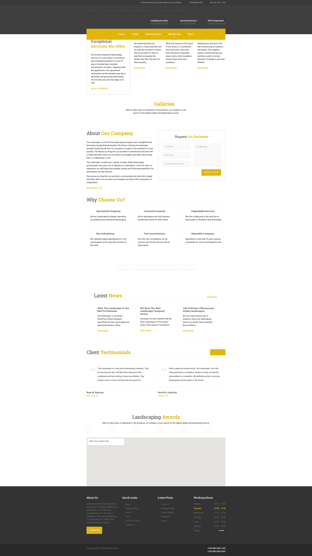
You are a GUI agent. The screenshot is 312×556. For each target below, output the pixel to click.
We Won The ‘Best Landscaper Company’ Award (152, 311)
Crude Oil (165, 504)
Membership (174, 34)
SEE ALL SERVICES (99, 88)
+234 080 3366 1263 (216, 548)
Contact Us (130, 525)
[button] (221, 352)
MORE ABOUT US (94, 188)
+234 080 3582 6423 (216, 551)
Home (122, 34)
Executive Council (132, 521)
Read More (103, 331)
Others (164, 521)
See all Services (146, 278)
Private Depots (167, 512)
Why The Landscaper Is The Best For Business (113, 309)
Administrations (153, 34)
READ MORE (139, 68)
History (128, 512)
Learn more (94, 530)
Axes (127, 516)
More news (212, 297)
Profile (135, 34)
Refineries (165, 516)
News (190, 34)
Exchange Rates (168, 508)
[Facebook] (156, 548)
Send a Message (166, 278)
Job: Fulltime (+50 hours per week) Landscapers (198, 309)
